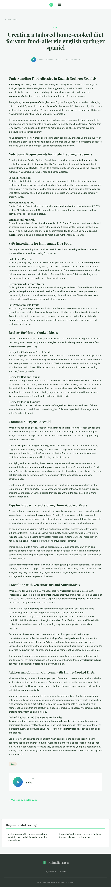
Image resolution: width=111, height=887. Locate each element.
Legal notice (50, 871)
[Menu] (59, 4)
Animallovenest (59, 862)
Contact (62, 871)
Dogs (15, 19)
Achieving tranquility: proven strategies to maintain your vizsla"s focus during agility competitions (27, 837)
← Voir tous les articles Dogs (23, 800)
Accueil (8, 19)
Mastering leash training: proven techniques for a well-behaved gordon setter (80, 835)
